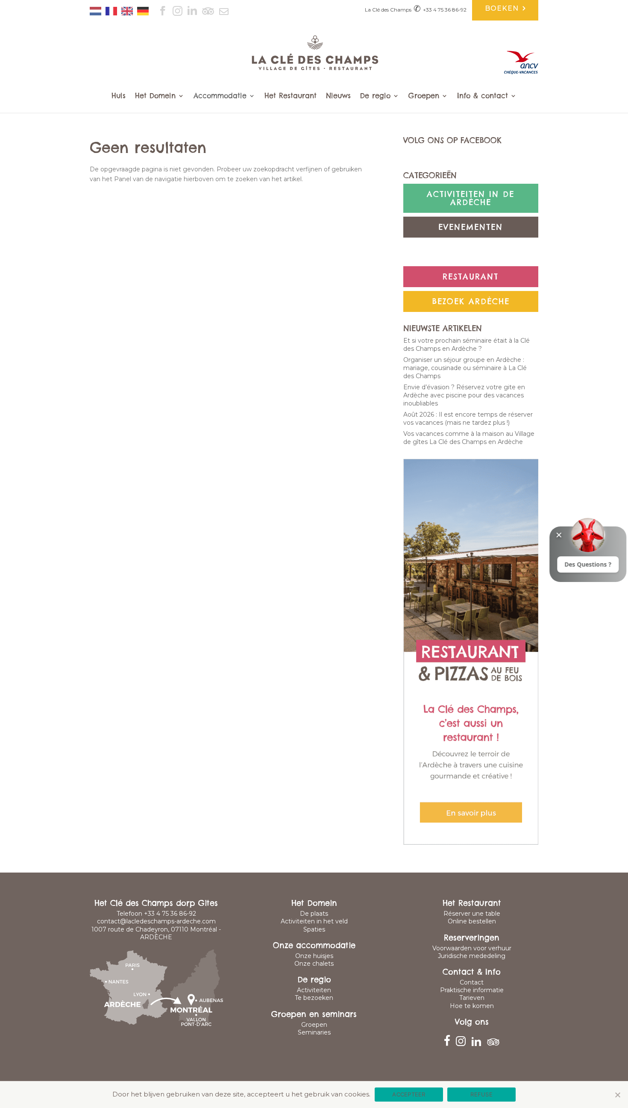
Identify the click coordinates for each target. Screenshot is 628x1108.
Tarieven (471, 998)
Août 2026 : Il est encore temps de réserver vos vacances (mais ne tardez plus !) (468, 418)
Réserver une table (471, 913)
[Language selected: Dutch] (121, 8)
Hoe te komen (472, 1006)
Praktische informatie (472, 990)
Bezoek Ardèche (471, 301)
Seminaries (314, 1032)
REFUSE (481, 1094)
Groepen (423, 96)
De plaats (314, 913)
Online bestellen (472, 921)
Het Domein (155, 96)
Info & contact (482, 96)
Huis (119, 96)
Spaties (314, 929)
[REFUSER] (617, 1094)
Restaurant (471, 277)
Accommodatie (220, 96)
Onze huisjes (314, 956)
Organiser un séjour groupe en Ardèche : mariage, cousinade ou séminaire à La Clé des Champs (465, 368)
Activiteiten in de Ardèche (470, 198)
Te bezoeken (314, 998)
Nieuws (338, 96)
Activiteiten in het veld (314, 921)
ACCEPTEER (408, 1094)
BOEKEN (503, 9)
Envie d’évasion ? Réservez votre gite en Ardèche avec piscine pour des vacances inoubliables (464, 395)
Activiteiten (314, 990)
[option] (113, 11)
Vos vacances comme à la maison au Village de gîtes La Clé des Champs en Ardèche (468, 438)
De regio (375, 96)
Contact (472, 982)
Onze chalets (314, 963)
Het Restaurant (290, 96)
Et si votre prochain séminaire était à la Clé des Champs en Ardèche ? (466, 345)
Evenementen (470, 227)
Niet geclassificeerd (471, 252)
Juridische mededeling (471, 956)
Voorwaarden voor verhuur (471, 948)
